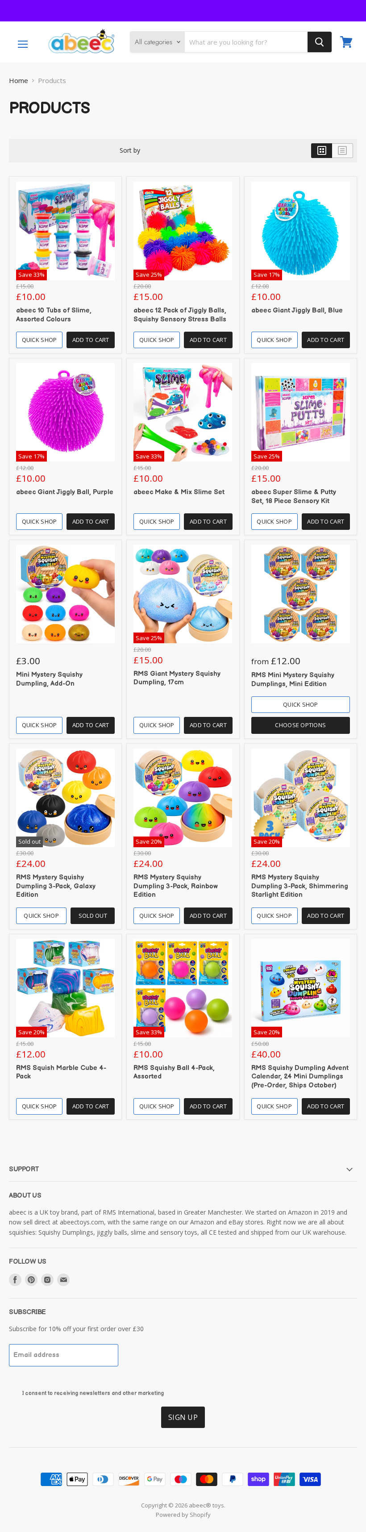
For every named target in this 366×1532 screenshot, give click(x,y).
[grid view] (321, 150)
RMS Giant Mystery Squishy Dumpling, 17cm (176, 678)
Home (18, 80)
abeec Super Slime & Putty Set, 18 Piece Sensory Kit (293, 496)
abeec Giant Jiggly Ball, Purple (64, 492)
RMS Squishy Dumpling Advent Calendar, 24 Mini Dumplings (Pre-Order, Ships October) (300, 1077)
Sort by (130, 150)
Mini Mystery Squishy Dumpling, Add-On (49, 679)
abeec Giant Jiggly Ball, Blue (297, 310)
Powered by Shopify (183, 1515)
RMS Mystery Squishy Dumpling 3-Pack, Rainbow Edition (175, 886)
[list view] (342, 150)
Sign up (183, 1417)
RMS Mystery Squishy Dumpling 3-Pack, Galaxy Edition (56, 886)
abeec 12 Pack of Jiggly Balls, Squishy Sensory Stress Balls (179, 315)
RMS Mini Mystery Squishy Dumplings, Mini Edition (292, 679)
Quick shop (39, 340)
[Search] (320, 42)
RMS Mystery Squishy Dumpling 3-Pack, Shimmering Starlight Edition (299, 886)
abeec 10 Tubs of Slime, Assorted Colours (54, 315)
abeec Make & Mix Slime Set (179, 492)
